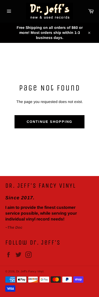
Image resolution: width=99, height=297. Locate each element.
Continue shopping (49, 122)
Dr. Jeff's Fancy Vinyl (29, 271)
